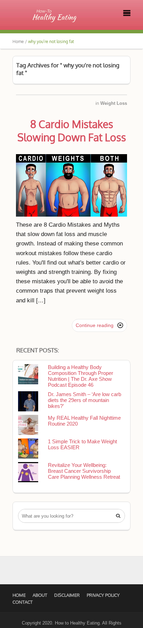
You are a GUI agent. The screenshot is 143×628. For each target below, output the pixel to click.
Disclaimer (67, 595)
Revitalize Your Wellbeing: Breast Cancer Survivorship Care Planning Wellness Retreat (84, 471)
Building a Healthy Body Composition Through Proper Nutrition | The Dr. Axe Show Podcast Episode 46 (80, 376)
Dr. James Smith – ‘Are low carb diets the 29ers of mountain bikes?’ (84, 400)
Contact (22, 602)
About (40, 595)
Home (19, 595)
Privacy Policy (103, 595)
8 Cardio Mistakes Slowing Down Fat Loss (71, 130)
